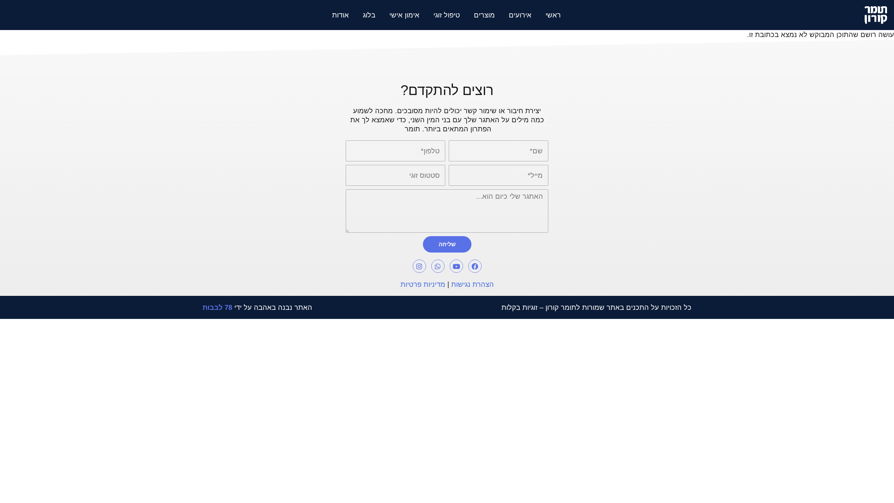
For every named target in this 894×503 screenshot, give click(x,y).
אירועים (520, 15)
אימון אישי (404, 15)
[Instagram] (419, 266)
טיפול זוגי (446, 15)
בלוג (369, 15)
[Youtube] (456, 266)
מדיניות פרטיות (423, 284)
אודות (340, 15)
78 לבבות (217, 307)
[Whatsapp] (438, 266)
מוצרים (484, 15)
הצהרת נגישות (472, 284)
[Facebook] (475, 266)
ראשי (553, 15)
